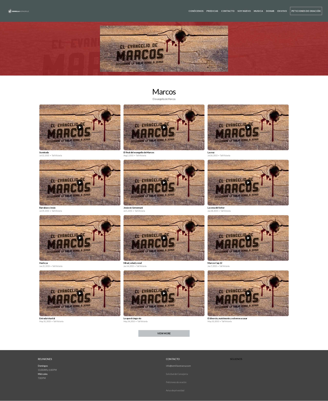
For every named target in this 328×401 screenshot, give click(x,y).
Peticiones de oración (306, 11)
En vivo (282, 11)
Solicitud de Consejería (177, 374)
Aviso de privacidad (175, 390)
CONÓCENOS (196, 11)
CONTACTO (227, 11)
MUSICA (258, 11)
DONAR (270, 11)
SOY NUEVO (244, 11)
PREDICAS (212, 11)
